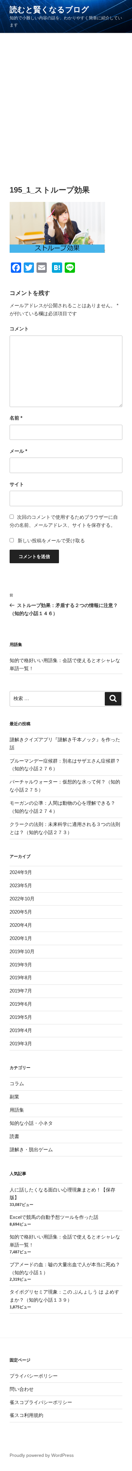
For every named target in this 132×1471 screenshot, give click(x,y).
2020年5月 (21, 912)
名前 (16, 418)
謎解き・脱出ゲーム (31, 1149)
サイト (17, 484)
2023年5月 (21, 885)
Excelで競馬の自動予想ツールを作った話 (54, 1217)
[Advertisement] (66, 102)
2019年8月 (21, 977)
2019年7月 (21, 990)
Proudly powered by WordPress (42, 1455)
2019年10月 (22, 951)
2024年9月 (21, 872)
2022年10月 (22, 898)
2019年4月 (21, 1030)
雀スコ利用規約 (26, 1415)
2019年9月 (21, 964)
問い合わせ (22, 1389)
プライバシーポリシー (34, 1376)
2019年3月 (21, 1043)
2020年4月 (21, 925)
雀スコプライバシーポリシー (41, 1402)
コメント (19, 328)
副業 (14, 1096)
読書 (14, 1136)
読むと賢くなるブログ (49, 9)
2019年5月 (21, 1017)
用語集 (17, 1110)
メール (18, 451)
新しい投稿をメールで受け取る (51, 540)
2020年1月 (21, 938)
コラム (17, 1083)
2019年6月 (21, 1004)
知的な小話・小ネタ (31, 1123)
